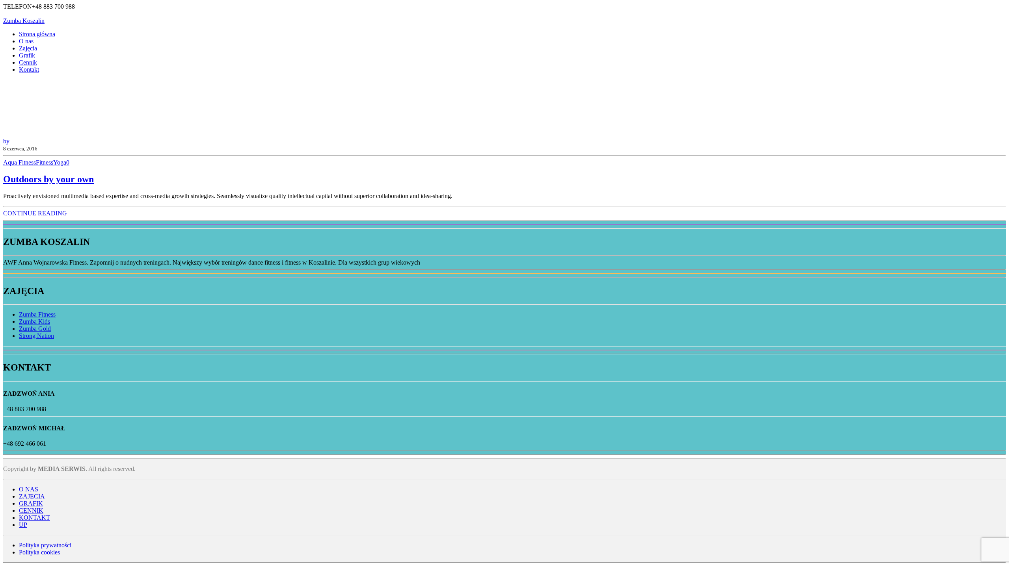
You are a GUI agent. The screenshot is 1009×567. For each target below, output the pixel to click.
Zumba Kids (34, 321)
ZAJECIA (32, 496)
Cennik (28, 62)
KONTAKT (34, 517)
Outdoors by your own (48, 179)
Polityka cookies (39, 552)
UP (23, 524)
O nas (26, 41)
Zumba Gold (35, 328)
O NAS (28, 489)
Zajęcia (28, 48)
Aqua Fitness (19, 162)
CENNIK (31, 510)
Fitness (44, 162)
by (6, 141)
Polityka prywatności (45, 545)
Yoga (59, 162)
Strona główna (37, 34)
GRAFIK (31, 503)
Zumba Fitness (37, 314)
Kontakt (29, 69)
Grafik (27, 55)
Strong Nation (36, 335)
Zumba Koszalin (24, 20)
